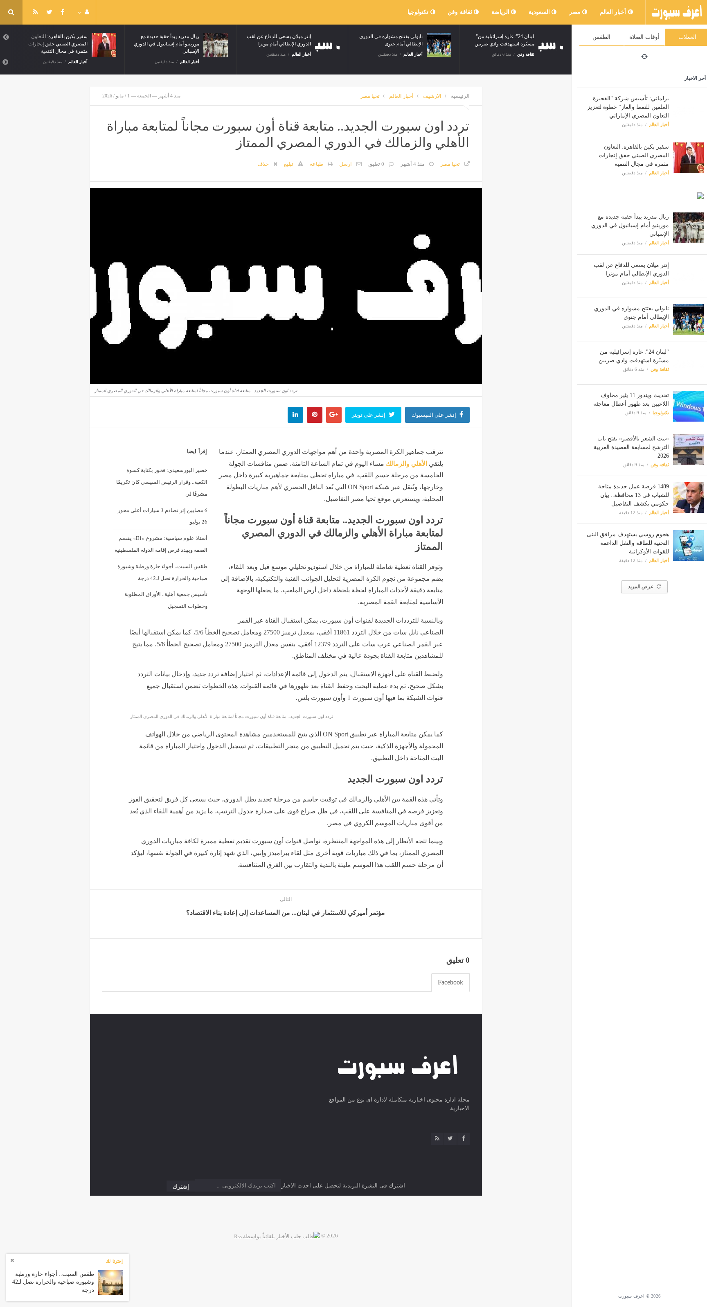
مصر (576, 12)
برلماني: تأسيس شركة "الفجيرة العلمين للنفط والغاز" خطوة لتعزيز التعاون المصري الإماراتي (628, 107)
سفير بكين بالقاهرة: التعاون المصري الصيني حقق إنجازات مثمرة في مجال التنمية (634, 155)
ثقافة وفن (461, 12)
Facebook (450, 982)
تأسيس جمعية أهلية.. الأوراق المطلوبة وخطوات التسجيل (165, 599)
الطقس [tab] (601, 37)
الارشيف (432, 96)
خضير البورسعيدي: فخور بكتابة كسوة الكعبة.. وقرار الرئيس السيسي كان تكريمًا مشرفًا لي (161, 481)
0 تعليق (376, 164)
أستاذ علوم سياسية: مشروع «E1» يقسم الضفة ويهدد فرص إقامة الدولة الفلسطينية (161, 543)
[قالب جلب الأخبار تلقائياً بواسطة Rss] (277, 1236)
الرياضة (501, 12)
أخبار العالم (614, 12)
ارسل (345, 164)
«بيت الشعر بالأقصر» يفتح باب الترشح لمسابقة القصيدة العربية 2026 (631, 447)
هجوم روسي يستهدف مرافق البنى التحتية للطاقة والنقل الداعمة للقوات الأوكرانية (628, 543)
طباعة (316, 164)
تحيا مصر (370, 96)
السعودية (540, 12)
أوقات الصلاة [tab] (644, 37)
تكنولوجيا (419, 12)
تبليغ (288, 164)
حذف (263, 164)
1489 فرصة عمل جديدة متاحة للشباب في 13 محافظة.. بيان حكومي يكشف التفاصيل (633, 495)
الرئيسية (460, 96)
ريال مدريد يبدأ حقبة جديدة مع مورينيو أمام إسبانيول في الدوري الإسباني (630, 225)
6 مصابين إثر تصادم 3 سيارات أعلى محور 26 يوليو (162, 516)
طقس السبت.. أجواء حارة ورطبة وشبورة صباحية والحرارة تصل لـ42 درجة (162, 572)
